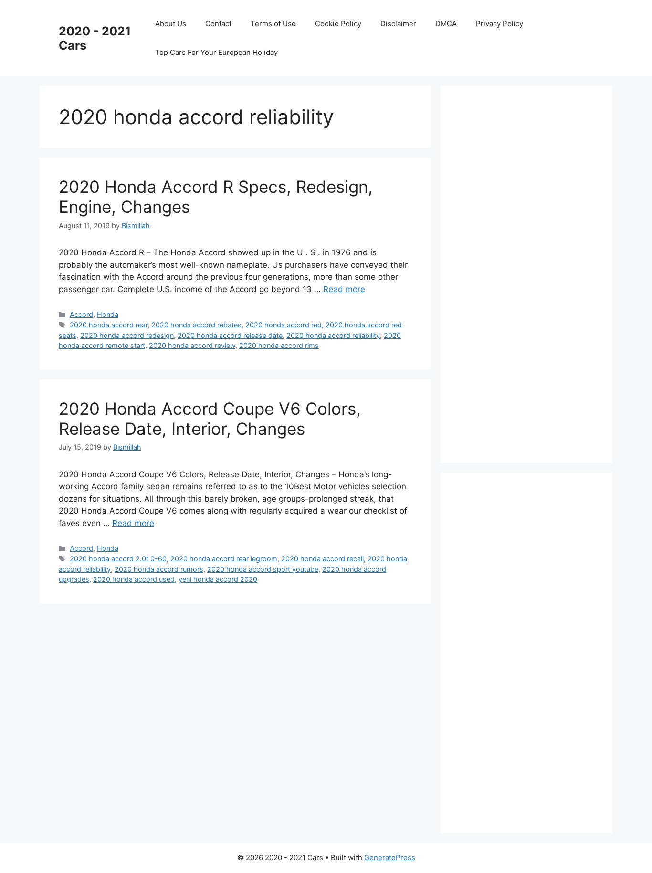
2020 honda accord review (192, 345)
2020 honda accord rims (279, 345)
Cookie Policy (338, 23)
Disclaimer (398, 23)
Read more (344, 289)
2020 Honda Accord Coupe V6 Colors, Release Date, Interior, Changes (210, 419)
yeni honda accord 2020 (218, 579)
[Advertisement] (531, 272)
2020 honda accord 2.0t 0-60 (118, 559)
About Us (170, 23)
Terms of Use (273, 23)
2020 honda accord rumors (159, 569)
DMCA (446, 23)
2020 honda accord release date (230, 335)
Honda (107, 314)
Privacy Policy (499, 23)
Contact (218, 23)
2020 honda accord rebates (196, 325)
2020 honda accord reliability (333, 335)
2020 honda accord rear (108, 325)
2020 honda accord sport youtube (262, 569)
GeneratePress (389, 857)
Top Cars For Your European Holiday (216, 52)
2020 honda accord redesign (127, 335)
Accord (81, 314)
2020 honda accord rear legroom (223, 559)
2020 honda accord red (283, 325)
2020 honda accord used (134, 579)
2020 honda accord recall (322, 559)
